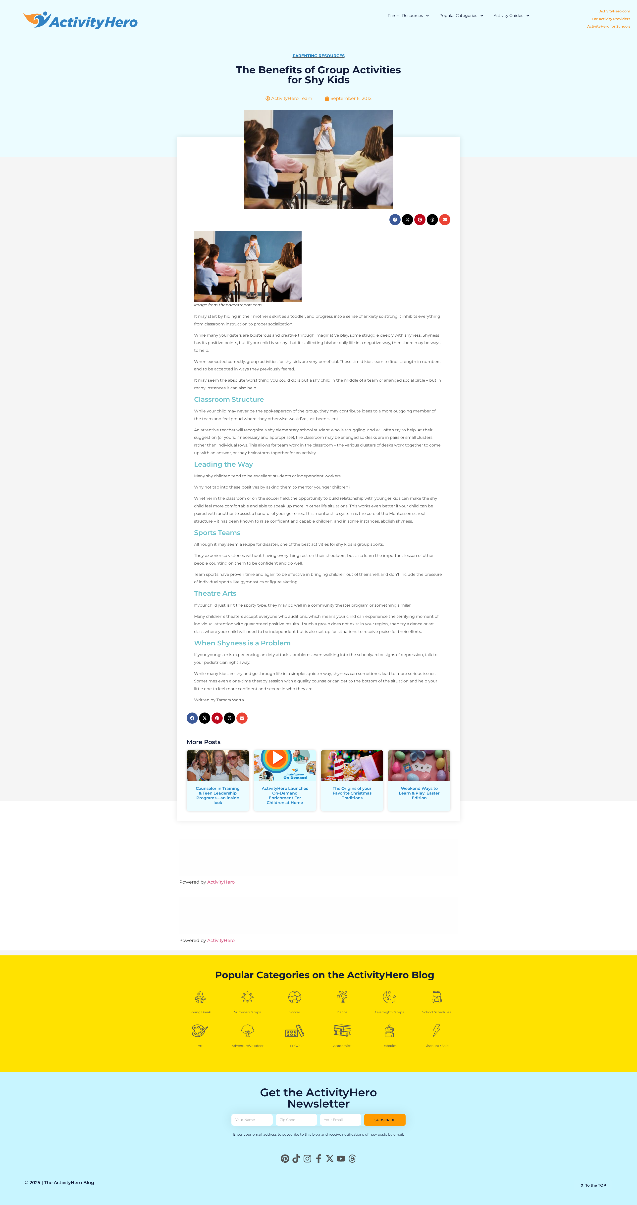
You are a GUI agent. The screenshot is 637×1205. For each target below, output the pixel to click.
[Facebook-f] (318, 1158)
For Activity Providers (611, 19)
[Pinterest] (285, 1158)
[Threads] (352, 1158)
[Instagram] (307, 1158)
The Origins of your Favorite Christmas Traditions (352, 793)
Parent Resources (405, 15)
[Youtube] (341, 1158)
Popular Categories (458, 15)
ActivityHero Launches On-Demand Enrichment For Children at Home (285, 795)
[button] (395, 219)
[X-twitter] (329, 1158)
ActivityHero (221, 882)
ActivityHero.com (614, 11)
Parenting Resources (319, 55)
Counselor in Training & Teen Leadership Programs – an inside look (218, 795)
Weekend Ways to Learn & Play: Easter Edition (419, 793)
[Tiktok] (296, 1158)
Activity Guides (508, 15)
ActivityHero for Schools (608, 26)
